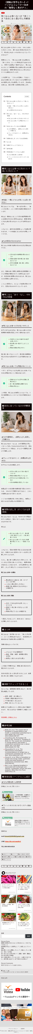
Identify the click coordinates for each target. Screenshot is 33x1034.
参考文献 (10, 148)
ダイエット (14, 854)
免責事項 (23, 1028)
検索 (2, 933)
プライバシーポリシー (13, 1028)
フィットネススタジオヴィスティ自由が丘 (18, 157)
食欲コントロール (6, 859)
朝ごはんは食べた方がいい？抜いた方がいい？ (18, 102)
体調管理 (5, 856)
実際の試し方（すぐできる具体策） (18, 138)
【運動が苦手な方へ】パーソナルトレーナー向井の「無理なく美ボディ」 (16, 5)
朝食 (17, 856)
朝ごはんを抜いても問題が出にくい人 (18, 121)
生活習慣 (22, 856)
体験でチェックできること (15, 145)
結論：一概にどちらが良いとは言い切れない (18, 106)
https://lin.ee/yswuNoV (13, 841)
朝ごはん (11, 856)
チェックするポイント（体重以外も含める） (18, 134)
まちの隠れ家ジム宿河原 (15, 154)
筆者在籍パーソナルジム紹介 (16, 152)
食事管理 (29, 856)
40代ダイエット (6, 854)
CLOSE (27, 96)
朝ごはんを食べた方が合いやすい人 (18, 118)
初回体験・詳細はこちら (9, 717)
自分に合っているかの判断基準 (16, 126)
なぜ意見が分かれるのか (15, 110)
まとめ (9, 142)
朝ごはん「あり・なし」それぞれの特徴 (18, 114)
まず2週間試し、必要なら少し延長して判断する (18, 129)
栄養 (3, 12)
